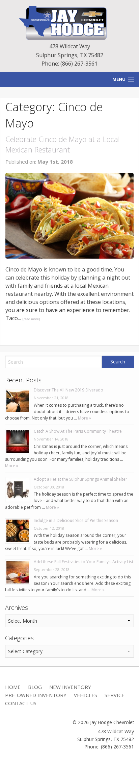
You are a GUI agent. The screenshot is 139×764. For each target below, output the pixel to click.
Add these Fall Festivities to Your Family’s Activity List (83, 562)
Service (114, 695)
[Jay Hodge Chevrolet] (69, 22)
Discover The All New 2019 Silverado (68, 390)
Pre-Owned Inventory (35, 695)
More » (84, 418)
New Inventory (70, 687)
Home (13, 687)
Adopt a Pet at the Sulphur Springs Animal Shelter (80, 479)
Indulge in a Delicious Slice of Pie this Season (76, 520)
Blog (35, 687)
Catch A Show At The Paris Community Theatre (78, 431)
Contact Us (20, 703)
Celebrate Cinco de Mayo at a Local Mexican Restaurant (62, 144)
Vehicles (85, 695)
